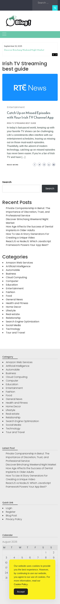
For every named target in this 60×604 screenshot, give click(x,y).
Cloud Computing (16, 277)
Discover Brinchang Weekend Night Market (31, 464)
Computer (12, 281)
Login (9, 508)
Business (11, 273)
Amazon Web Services (19, 262)
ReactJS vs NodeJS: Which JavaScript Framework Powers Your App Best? (28, 243)
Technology (13, 329)
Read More (12, 164)
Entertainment (16, 107)
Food (9, 296)
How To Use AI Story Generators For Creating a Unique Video (27, 235)
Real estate (13, 314)
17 (6, 567)
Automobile (13, 270)
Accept (21, 591)
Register (10, 512)
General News (14, 299)
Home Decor (13, 307)
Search (7, 182)
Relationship (13, 318)
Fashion (10, 292)
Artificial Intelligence (18, 266)
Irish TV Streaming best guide (21, 123)
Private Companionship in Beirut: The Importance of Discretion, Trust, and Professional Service (28, 211)
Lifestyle (11, 310)
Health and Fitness (17, 303)
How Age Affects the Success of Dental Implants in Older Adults (30, 51)
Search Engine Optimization (22, 321)
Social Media (13, 325)
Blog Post (11, 515)
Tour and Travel (15, 332)
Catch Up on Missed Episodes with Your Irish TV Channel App (30, 115)
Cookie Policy (21, 584)
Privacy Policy (14, 519)
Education (12, 285)
